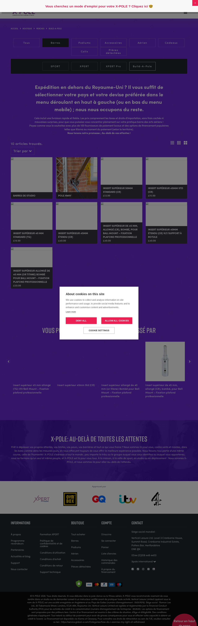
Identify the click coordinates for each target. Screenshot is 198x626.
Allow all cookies (117, 320)
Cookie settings (99, 330)
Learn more (71, 311)
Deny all (81, 320)
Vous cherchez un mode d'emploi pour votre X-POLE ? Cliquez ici (96, 6)
